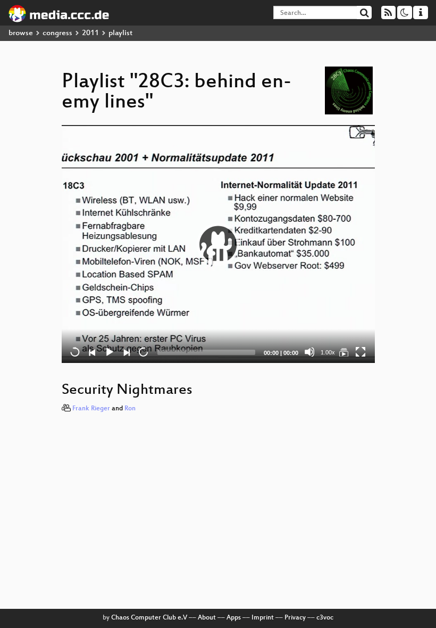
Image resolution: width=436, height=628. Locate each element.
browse (21, 33)
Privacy (295, 618)
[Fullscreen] (360, 352)
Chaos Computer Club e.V (149, 618)
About (207, 618)
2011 (90, 33)
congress (57, 33)
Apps (234, 618)
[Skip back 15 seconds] (75, 352)
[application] (218, 244)
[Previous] (92, 352)
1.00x (328, 352)
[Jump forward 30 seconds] (143, 352)
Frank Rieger (91, 408)
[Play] (218, 244)
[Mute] (309, 352)
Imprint (262, 618)
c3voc (324, 618)
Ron (130, 408)
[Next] (126, 352)
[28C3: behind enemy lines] (343, 352)
